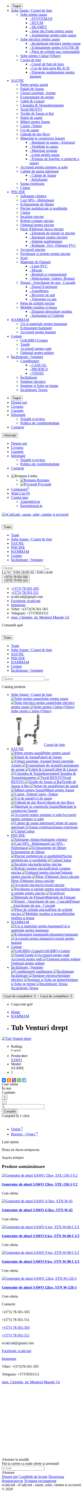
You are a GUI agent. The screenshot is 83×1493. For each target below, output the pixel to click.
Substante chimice (33, 196)
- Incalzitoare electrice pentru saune (55, 43)
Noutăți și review (32, 419)
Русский (44, 484)
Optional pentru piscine (37, 225)
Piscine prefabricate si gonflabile (43, 208)
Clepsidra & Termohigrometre (42, 105)
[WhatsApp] (19, 1080)
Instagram (9, 1359)
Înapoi (17, 6)
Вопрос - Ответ (24, 1134)
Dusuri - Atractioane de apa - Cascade (47, 283)
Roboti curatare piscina (37, 221)
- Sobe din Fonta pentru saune (51, 31)
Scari (24, 258)
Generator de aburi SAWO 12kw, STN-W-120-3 (39, 1287)
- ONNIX (37, 373)
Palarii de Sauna (32, 89)
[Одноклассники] (9, 1080)
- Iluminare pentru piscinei (49, 237)
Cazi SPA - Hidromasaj (37, 200)
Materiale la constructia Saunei (42, 138)
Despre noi (19, 402)
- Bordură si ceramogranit (48, 274)
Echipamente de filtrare (37, 204)
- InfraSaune (38, 179)
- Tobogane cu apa (43, 299)
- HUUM (36, 23)
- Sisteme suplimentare (46, 241)
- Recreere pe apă (42, 295)
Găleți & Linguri (32, 101)
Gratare (16, 336)
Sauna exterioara (32, 184)
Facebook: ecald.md (16, 1351)
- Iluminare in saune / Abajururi (52, 142)
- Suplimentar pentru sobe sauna (53, 35)
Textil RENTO (31, 109)
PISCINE (18, 192)
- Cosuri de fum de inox (47, 64)
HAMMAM (20, 320)
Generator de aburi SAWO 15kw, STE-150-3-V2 (39, 1184)
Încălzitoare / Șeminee (27, 357)
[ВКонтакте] (4, 1080)
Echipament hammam (36, 328)
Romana (42, 480)
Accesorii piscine (32, 250)
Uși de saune (29, 130)
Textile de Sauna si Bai (37, 113)
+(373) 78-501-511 (16, 1335)
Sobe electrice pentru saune (40, 39)
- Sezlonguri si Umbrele (47, 316)
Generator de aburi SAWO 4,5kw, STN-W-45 (37, 1210)
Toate (15, 535)
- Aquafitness (39, 291)
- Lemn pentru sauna (44, 155)
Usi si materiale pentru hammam (43, 324)
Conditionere (29, 361)
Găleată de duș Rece (35, 134)
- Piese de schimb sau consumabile (55, 52)
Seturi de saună (31, 118)
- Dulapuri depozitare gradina (51, 311)
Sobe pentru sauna (33, 14)
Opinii (17, 1129)
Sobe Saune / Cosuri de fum (31, 10)
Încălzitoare (28, 377)
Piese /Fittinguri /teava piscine (42, 229)
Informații (18, 415)
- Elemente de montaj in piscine (52, 233)
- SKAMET (38, 27)
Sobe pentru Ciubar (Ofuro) (40, 56)
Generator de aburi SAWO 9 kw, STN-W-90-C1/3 (40, 1261)
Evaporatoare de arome (37, 97)
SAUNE (17, 80)
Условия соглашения (40, 1481)
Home (15, 1012)
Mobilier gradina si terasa (38, 307)
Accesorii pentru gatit (35, 349)
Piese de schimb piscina (37, 303)
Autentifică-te (30, 502)
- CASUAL (38, 365)
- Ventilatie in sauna (44, 146)
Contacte (17, 427)
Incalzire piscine (32, 217)
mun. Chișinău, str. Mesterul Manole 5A (31, 1382)
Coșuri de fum (30, 60)
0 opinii (16, 1050)
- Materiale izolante (43, 151)
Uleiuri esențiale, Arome (38, 93)
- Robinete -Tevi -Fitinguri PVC (53, 245)
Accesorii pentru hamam (38, 332)
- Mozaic (36, 270)
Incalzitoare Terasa (33, 390)
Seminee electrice (33, 382)
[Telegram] (24, 1080)
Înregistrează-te (31, 506)
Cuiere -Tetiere (31, 126)
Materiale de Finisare (35, 262)
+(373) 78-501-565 (16, 1327)
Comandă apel (12, 625)
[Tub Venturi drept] (16, 1039)
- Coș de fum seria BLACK (50, 68)
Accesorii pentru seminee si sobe (44, 167)
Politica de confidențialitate (39, 423)
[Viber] (14, 1080)
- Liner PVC (39, 266)
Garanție (17, 411)
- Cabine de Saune (43, 175)
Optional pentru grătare (37, 353)
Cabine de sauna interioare (39, 171)
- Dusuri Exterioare (43, 287)
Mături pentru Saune (35, 122)
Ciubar (25, 188)
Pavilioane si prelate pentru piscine (45, 254)
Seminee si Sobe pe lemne (39, 386)
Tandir (25, 344)
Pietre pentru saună (34, 85)
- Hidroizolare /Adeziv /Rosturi (52, 278)
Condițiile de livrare (33, 1477)
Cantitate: (9, 1092)
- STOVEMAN (41, 19)
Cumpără (10, 1111)
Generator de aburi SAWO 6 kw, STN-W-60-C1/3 (40, 1236)
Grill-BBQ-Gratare (34, 340)
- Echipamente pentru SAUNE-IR (54, 47)
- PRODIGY (39, 369)
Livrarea (17, 406)
